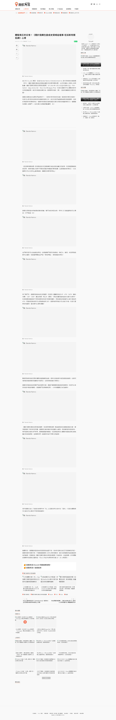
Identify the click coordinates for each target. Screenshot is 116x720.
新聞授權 (46, 713)
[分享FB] (16, 45)
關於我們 (76, 713)
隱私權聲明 (60, 713)
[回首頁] (22, 4)
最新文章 (83, 53)
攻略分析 (17, 9)
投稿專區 (68, 9)
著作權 (55, 713)
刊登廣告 (34, 713)
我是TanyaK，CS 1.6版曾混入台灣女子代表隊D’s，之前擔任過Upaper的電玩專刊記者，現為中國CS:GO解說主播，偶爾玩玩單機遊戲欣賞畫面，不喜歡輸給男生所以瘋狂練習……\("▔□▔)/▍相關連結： (90, 48)
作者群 (76, 9)
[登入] (97, 4)
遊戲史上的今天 (74, 13)
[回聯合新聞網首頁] (16, 4)
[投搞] (91, 4)
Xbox (61, 594)
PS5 (57, 594)
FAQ (39, 713)
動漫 (67, 594)
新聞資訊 (34, 9)
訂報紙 (71, 713)
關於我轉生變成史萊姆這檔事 (39, 594)
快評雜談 (43, 9)
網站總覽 (82, 713)
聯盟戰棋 (65, 13)
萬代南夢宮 (26, 594)
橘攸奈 (41, 13)
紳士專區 (51, 9)
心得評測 (26, 9)
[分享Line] (16, 49)
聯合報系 (66, 713)
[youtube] (94, 4)
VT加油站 (60, 9)
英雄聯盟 (33, 13)
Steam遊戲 (48, 13)
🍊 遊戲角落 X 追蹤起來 (32, 567)
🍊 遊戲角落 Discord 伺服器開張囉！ (37, 565)
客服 (42, 713)
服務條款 (51, 713)
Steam (51, 594)
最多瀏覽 (83, 87)
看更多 (46, 678)
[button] (99, 4)
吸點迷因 (57, 13)
